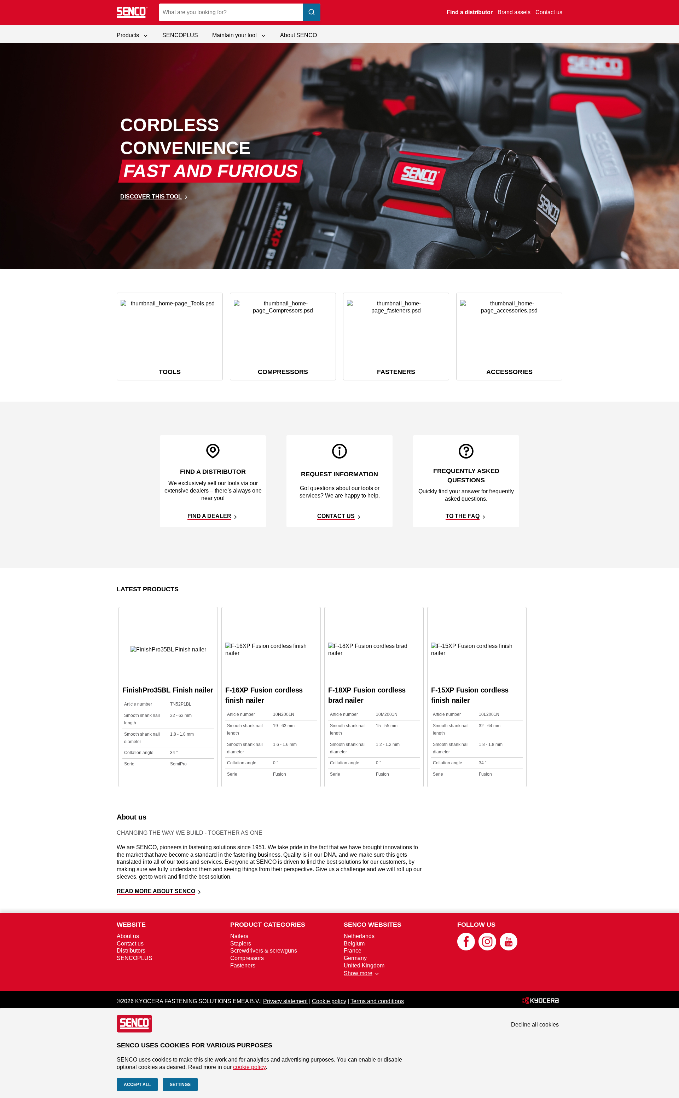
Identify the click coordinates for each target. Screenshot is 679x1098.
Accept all (137, 1084)
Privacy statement (285, 1001)
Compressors (247, 958)
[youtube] (508, 948)
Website (131, 924)
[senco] (133, 12)
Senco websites (372, 924)
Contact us (548, 12)
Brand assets (514, 12)
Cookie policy (329, 1001)
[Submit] (311, 12)
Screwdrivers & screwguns (263, 951)
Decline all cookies (535, 1025)
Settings (180, 1084)
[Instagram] (487, 948)
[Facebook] (466, 948)
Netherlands (359, 936)
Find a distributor (470, 12)
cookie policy (249, 1067)
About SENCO (298, 35)
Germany (355, 958)
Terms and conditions (377, 1001)
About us (128, 936)
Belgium (354, 944)
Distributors (131, 951)
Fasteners (242, 965)
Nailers (239, 936)
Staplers (240, 944)
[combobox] (239, 12)
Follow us (476, 924)
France (352, 951)
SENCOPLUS (180, 35)
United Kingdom (364, 965)
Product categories (267, 924)
